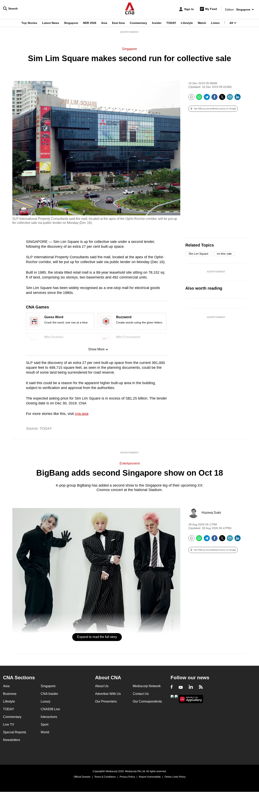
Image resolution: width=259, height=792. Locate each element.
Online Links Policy (175, 776)
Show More (96, 349)
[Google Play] (172, 698)
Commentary (138, 22)
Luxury (45, 701)
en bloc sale (224, 253)
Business (9, 693)
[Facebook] (214, 98)
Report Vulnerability (150, 776)
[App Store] (176, 698)
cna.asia (81, 414)
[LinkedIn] (238, 98)
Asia (104, 22)
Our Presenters (106, 701)
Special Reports (14, 732)
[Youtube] (181, 687)
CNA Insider (49, 693)
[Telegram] (207, 98)
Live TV (8, 724)
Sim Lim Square (198, 253)
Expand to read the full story (97, 637)
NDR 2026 (89, 22)
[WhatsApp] (199, 98)
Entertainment (130, 463)
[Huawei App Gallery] (191, 699)
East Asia (118, 22)
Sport (44, 724)
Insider (156, 22)
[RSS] (201, 687)
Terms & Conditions (105, 776)
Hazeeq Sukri (211, 512)
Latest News (50, 22)
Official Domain (82, 776)
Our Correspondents (147, 701)
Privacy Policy (127, 776)
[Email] (230, 98)
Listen (215, 22)
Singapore (71, 22)
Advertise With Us (108, 693)
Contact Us (141, 693)
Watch (202, 22)
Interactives (49, 717)
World (45, 732)
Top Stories (29, 22)
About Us (101, 686)
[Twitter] (222, 98)
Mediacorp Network (147, 686)
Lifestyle (187, 22)
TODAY (171, 22)
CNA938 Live (50, 709)
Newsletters (11, 740)
